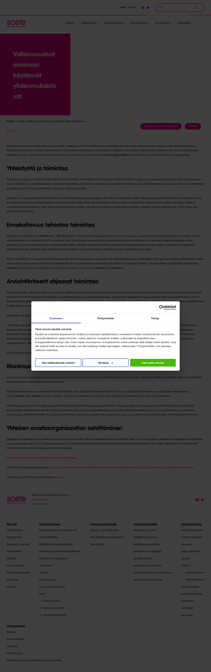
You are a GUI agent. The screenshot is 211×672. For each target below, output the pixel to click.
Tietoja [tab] (155, 318)
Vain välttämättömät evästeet (58, 362)
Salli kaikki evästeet (153, 362)
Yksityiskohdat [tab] (105, 318)
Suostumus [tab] (56, 318)
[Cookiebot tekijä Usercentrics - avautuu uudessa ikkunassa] (161, 307)
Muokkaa (103, 362)
